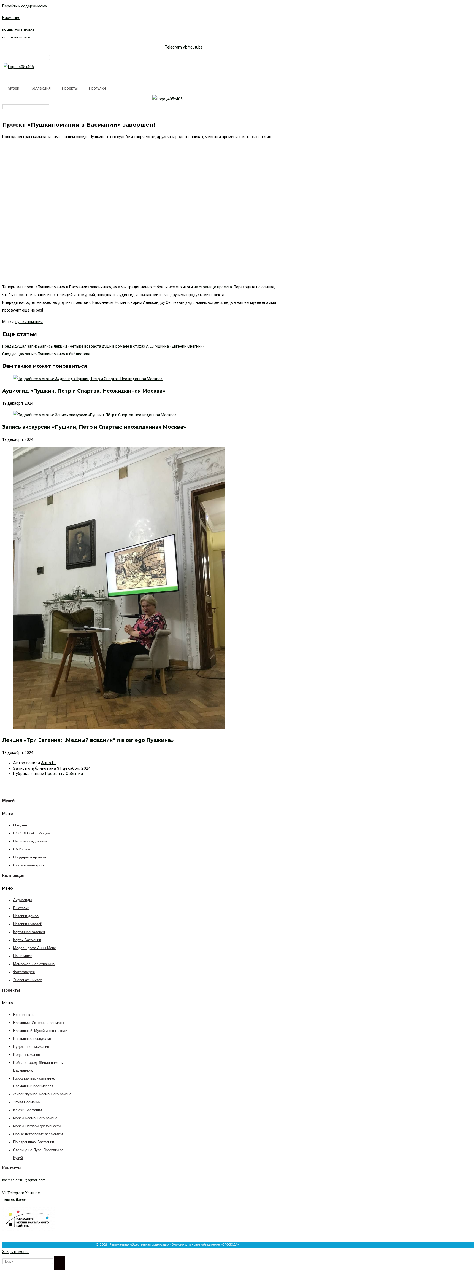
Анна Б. (48, 763)
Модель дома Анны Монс (34, 948)
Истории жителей (27, 924)
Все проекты (23, 1015)
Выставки (21, 908)
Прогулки (97, 88)
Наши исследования (30, 841)
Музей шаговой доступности (37, 1126)
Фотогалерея (24, 972)
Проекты (70, 88)
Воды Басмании (26, 1055)
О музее (20, 825)
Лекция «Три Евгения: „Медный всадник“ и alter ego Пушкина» (88, 740)
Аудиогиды (22, 900)
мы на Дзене (15, 1199)
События (74, 773)
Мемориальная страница (34, 964)
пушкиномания (29, 322)
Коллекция (41, 88)
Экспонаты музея (27, 980)
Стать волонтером (28, 865)
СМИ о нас (22, 849)
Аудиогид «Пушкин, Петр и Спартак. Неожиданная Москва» (83, 391)
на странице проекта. (214, 287)
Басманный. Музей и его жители (40, 1031)
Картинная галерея (29, 932)
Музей (13, 88)
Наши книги (22, 956)
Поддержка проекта (29, 857)
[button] (33, 813)
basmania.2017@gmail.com (23, 1180)
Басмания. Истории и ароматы (38, 1023)
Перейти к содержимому (24, 6)
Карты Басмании (27, 940)
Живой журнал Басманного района (42, 1094)
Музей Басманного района (35, 1118)
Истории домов (26, 916)
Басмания (11, 17)
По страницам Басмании (33, 1142)
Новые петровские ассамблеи (38, 1134)
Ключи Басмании (27, 1110)
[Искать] (60, 1262)
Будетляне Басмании (31, 1047)
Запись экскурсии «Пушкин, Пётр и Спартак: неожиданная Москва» (94, 427)
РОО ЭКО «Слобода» (31, 833)
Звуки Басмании (26, 1102)
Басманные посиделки (32, 1039)
